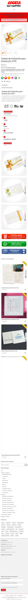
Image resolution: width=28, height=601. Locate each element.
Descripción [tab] (4, 85)
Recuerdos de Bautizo (7, 500)
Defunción (4, 486)
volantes (16, 535)
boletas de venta (20, 522)
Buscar (26, 464)
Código (6, 120)
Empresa (7, 595)
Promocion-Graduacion (7, 490)
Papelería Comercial (5, 516)
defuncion (19, 69)
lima (16, 529)
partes (6, 531)
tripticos (12, 535)
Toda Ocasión (7, 113)
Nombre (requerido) (5, 578)
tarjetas (21, 533)
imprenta (3, 529)
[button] (3, 25)
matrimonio (21, 529)
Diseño (5, 126)
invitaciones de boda (10, 529)
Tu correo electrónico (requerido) (9, 582)
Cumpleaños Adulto (15, 19)
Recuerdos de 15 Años (7, 498)
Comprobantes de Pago (6, 514)
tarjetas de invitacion (5, 535)
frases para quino (10, 527)
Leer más (4, 289)
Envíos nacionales (8, 132)
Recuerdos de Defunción (7, 508)
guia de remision (18, 527)
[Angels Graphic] (14, 4)
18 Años (4, 478)
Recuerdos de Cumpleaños (8, 504)
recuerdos (7, 533)
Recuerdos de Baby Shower (8, 502)
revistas (12, 533)
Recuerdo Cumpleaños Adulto (8, 512)
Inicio (2, 470)
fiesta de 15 (4, 527)
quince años (18, 70)
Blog (16, 595)
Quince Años (5, 476)
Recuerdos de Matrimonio (7, 496)
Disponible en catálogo (10, 139)
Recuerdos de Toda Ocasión (8, 510)
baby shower (9, 69)
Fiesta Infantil (5, 482)
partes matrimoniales (13, 531)
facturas (19, 524)
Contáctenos (20, 595)
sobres (17, 533)
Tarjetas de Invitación (5, 472)
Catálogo (7, 19)
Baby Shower (5, 480)
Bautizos (14, 69)
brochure (3, 524)
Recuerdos (3, 494)
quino (3, 533)
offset (3, 531)
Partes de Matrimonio (10, 70)
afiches (3, 522)
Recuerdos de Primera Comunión (9, 506)
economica (14, 524)
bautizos (13, 522)
